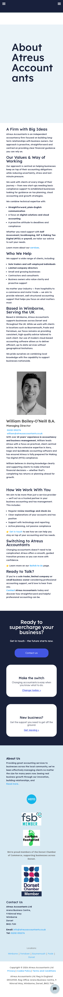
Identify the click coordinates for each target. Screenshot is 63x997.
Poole (50, 953)
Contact (10, 590)
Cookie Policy (24, 971)
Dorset (31, 957)
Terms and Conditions (44, 971)
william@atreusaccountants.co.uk (24, 433)
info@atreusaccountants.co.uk (29, 929)
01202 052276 (14, 430)
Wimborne (13, 953)
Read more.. (12, 784)
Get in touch (15, 531)
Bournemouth (38, 953)
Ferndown (25, 953)
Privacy (11, 971)
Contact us (31, 653)
